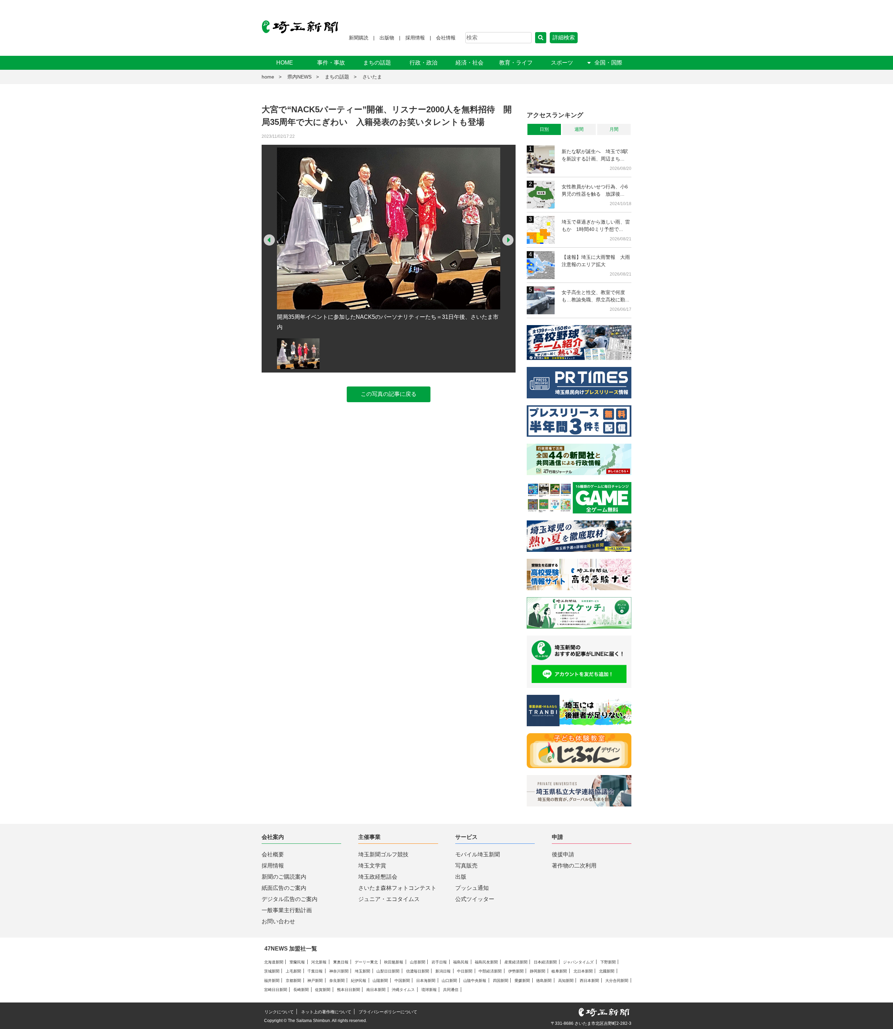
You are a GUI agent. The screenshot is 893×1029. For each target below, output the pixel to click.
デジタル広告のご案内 (289, 899)
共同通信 (450, 989)
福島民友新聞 (486, 962)
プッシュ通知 (472, 888)
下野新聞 (608, 962)
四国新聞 (500, 980)
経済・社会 (469, 63)
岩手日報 (439, 962)
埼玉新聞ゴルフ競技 (383, 854)
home (268, 77)
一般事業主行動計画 (287, 910)
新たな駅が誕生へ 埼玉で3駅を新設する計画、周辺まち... (595, 155)
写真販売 (466, 866)
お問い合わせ (278, 921)
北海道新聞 (273, 962)
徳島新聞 (543, 980)
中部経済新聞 (490, 971)
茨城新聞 (271, 971)
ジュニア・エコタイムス (389, 899)
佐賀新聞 (322, 989)
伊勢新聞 (516, 971)
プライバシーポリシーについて (388, 1011)
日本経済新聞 (545, 962)
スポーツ (562, 63)
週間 (579, 129)
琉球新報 (429, 989)
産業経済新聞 (515, 962)
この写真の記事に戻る (389, 394)
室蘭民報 (297, 962)
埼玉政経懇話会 (377, 877)
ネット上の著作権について (326, 1011)
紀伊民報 (358, 980)
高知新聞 (565, 980)
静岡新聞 (537, 971)
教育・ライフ (516, 63)
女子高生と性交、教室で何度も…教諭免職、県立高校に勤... (595, 296)
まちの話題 (377, 63)
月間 (613, 129)
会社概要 (273, 854)
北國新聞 (606, 971)
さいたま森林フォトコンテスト (397, 888)
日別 (544, 129)
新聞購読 (358, 37)
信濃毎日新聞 (417, 971)
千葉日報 (315, 971)
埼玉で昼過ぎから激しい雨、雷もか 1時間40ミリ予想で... (596, 225)
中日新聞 (464, 971)
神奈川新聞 (338, 971)
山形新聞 (417, 962)
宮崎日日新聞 (275, 989)
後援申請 (563, 854)
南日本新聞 (375, 989)
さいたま (372, 77)
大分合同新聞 (616, 980)
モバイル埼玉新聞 (477, 854)
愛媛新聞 (522, 980)
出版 (460, 877)
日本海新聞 (425, 980)
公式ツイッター (474, 899)
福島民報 (460, 962)
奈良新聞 (337, 980)
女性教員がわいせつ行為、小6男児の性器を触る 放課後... (595, 190)
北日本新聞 (583, 971)
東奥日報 (340, 962)
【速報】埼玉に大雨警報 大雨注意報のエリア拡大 (596, 260)
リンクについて (279, 1011)
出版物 (387, 37)
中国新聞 (402, 980)
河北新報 (319, 962)
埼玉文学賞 (372, 866)
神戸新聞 (315, 980)
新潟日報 (443, 971)
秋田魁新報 (393, 962)
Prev (269, 240)
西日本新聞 (589, 980)
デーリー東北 (366, 962)
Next (507, 240)
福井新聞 (271, 980)
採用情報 (415, 37)
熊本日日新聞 (348, 989)
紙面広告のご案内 (284, 888)
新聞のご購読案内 (284, 877)
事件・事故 (331, 63)
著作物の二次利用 (574, 866)
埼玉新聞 (362, 971)
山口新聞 (449, 980)
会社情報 (446, 37)
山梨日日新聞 (387, 971)
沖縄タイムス (403, 989)
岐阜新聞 (559, 971)
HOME (284, 63)
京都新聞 (293, 980)
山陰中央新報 (474, 980)
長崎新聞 (301, 989)
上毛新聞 (293, 971)
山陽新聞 (380, 980)
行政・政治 (423, 63)
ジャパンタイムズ (578, 962)
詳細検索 (564, 37)
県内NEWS (299, 77)
